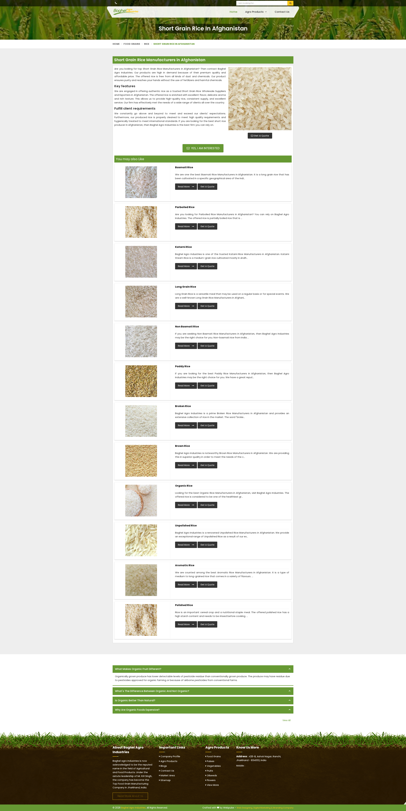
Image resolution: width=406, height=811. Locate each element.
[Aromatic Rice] (141, 580)
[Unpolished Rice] (141, 540)
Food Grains (132, 44)
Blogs (163, 766)
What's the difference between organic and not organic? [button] (152, 691)
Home (233, 12)
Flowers (211, 780)
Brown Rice (182, 446)
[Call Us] (116, 3)
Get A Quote (261, 135)
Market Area (167, 775)
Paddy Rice (182, 366)
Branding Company (283, 807)
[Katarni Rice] (141, 262)
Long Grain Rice (185, 287)
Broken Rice (183, 406)
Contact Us (282, 12)
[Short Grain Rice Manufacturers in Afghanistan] (260, 98)
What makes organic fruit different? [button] (138, 669)
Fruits (209, 770)
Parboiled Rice (184, 207)
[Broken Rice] (141, 421)
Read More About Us (130, 796)
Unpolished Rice (186, 525)
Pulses (210, 761)
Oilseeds (211, 775)
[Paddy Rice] (141, 381)
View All (286, 720)
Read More (184, 186)
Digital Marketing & (263, 807)
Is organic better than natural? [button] (135, 700)
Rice (146, 44)
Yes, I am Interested (204, 148)
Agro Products (254, 12)
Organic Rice (183, 486)
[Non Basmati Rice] (141, 341)
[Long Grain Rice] (141, 301)
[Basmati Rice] (141, 182)
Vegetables (213, 766)
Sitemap (165, 780)
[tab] (203, 669)
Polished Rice (184, 605)
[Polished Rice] (141, 620)
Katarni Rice (183, 247)
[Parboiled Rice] (141, 222)
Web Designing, (245, 807)
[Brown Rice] (141, 461)
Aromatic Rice (184, 565)
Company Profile (170, 756)
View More (212, 785)
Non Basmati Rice (187, 326)
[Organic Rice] (141, 500)
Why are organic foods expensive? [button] (137, 710)
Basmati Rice (184, 167)
